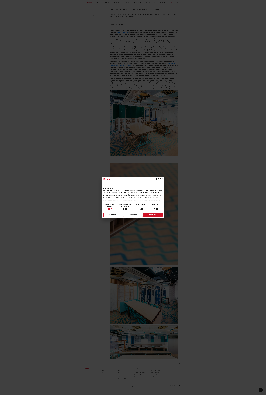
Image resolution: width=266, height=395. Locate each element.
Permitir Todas (152, 214)
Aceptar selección (133, 214)
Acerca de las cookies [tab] (153, 184)
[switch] (125, 209)
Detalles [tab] (133, 184)
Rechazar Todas (113, 214)
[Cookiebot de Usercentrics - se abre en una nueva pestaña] (157, 179)
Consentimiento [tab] (112, 184)
